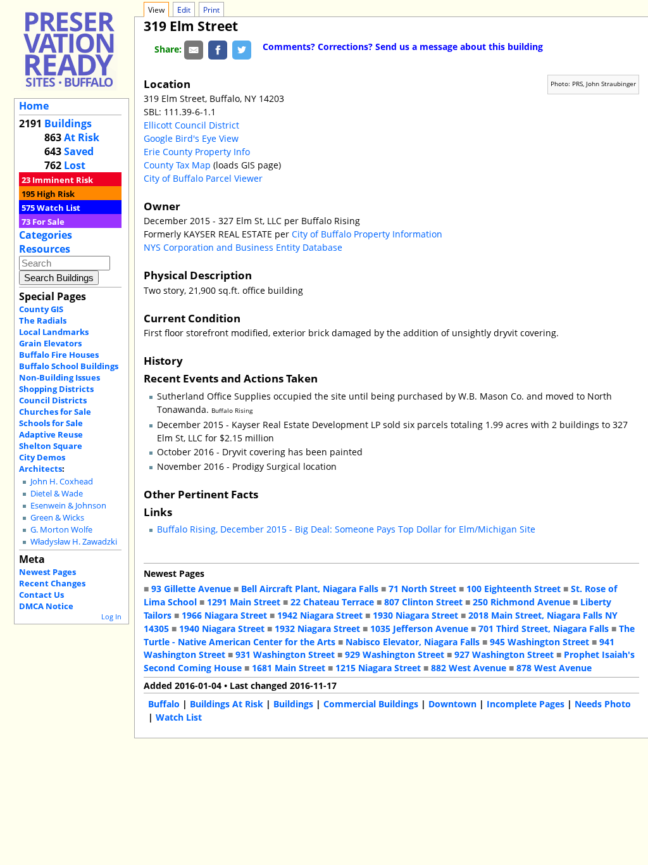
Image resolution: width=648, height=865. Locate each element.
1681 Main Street (288, 668)
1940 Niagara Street (222, 628)
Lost (74, 165)
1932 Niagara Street (317, 628)
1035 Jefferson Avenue (419, 628)
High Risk (56, 193)
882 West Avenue (468, 668)
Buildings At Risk (226, 704)
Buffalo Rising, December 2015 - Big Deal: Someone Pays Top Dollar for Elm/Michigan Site (346, 529)
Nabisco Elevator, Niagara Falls (413, 642)
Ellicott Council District (191, 125)
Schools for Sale (51, 423)
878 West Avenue (554, 668)
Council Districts (53, 400)
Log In (111, 616)
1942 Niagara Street (320, 615)
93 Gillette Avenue (191, 589)
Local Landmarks (54, 332)
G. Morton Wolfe (61, 529)
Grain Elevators (50, 343)
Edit (183, 9)
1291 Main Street (243, 602)
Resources (44, 249)
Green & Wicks (57, 517)
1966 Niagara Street (224, 615)
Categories (45, 235)
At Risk (81, 137)
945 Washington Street (539, 642)
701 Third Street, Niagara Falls (543, 628)
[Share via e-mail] (193, 49)
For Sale (48, 221)
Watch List (58, 207)
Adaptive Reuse (51, 434)
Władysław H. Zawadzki (73, 541)
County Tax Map (177, 165)
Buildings (68, 123)
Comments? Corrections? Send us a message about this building (403, 47)
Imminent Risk (62, 180)
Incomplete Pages (525, 704)
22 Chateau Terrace (332, 602)
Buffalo (164, 704)
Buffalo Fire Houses (59, 354)
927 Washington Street (504, 654)
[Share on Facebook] (217, 49)
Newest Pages (47, 572)
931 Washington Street (285, 654)
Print (211, 9)
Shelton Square (50, 445)
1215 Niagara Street (378, 668)
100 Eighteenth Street (513, 589)
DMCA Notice (46, 606)
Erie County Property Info (197, 152)
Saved (79, 151)
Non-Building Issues (59, 377)
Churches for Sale (55, 411)
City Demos (42, 457)
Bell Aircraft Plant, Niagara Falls (309, 589)
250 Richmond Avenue (521, 602)
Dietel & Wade (56, 493)
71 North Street (422, 589)
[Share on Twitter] (241, 49)
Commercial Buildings (370, 704)
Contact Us (41, 594)
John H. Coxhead (61, 481)
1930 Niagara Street (415, 615)
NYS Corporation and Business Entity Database (243, 247)
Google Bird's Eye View (191, 138)
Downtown (452, 704)
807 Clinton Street (423, 602)
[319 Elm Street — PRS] (69, 49)
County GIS (41, 309)
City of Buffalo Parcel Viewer (203, 178)
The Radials (42, 320)
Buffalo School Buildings (68, 366)
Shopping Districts (56, 389)
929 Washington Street (394, 654)
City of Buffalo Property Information (367, 234)
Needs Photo (603, 704)
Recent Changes (52, 583)
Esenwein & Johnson (68, 505)
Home (34, 106)
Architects (40, 468)
